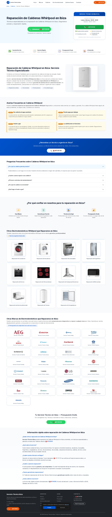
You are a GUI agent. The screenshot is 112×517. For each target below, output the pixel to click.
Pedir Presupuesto (79, 503)
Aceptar (49, 507)
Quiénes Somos (69, 2)
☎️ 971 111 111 (100, 2)
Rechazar (62, 507)
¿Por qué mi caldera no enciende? (18, 185)
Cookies (59, 501)
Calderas (47, 2)
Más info (67, 504)
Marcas (41, 2)
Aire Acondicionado (58, 2)
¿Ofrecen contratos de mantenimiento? (20, 180)
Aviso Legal (59, 496)
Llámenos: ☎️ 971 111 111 (40, 29)
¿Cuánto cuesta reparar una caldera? (19, 175)
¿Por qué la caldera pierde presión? (19, 166)
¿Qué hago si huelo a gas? (16, 189)
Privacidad (59, 498)
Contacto (78, 2)
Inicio (35, 2)
